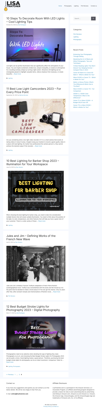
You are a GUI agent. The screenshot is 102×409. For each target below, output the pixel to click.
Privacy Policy (47, 406)
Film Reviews (84, 6)
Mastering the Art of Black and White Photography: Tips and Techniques (83, 61)
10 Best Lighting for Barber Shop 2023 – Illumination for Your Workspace (32, 162)
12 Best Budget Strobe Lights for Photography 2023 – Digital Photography (33, 308)
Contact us (94, 6)
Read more (17, 74)
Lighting (76, 6)
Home (60, 6)
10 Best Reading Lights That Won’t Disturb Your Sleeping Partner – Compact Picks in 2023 (84, 68)
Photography (68, 6)
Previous (10, 374)
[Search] (93, 18)
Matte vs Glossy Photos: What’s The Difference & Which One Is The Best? (83, 84)
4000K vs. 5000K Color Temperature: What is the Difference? (81, 96)
